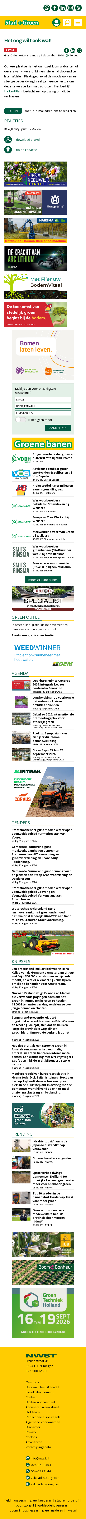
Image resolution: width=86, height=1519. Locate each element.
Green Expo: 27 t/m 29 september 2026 (48, 752)
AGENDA (20, 673)
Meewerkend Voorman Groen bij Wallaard (53, 533)
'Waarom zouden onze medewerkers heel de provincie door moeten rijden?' (49, 1215)
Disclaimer (33, 1427)
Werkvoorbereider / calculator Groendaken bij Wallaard (51, 504)
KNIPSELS (21, 961)
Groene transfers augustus (52, 1158)
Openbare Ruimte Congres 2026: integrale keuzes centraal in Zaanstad (51, 684)
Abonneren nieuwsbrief (42, 1407)
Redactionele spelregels (43, 1417)
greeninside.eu (52, 1510)
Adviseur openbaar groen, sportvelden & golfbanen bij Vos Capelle (52, 472)
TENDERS (21, 822)
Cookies (31, 1437)
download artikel (28, 139)
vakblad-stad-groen (45, 1477)
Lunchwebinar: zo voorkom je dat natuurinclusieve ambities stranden (53, 701)
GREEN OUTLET (27, 617)
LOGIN (13, 111)
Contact (31, 1397)
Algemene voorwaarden (43, 1422)
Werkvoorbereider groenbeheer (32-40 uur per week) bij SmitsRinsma (52, 550)
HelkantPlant (13, 91)
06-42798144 (41, 1471)
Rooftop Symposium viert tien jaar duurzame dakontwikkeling (51, 737)
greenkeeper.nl (41, 1500)
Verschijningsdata (38, 1447)
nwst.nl (72, 1510)
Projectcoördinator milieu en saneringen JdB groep (53, 487)
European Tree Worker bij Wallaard (50, 519)
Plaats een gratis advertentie (33, 635)
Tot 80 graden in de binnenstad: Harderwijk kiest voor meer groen (53, 1197)
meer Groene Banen (43, 579)
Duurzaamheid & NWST (42, 1387)
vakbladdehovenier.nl (52, 1505)
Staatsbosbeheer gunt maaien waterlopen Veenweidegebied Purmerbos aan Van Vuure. (42, 833)
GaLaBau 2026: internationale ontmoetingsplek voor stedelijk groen (53, 718)
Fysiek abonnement (40, 1392)
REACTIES (13, 121)
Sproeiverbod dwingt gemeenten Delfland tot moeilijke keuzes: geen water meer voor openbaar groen (53, 1178)
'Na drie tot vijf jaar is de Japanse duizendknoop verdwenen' (50, 1145)
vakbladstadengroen (45, 1484)
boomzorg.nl (25, 1505)
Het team (33, 1412)
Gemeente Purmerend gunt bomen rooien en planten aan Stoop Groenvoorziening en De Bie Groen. (42, 875)
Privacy (31, 1432)
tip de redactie (26, 150)
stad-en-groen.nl (67, 1500)
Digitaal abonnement (40, 1402)
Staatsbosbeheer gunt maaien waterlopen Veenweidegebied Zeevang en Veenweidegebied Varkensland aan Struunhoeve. (42, 893)
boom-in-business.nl (24, 1510)
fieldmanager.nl (15, 1500)
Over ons (32, 1382)
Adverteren (34, 1442)
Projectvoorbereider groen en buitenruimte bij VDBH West (53, 456)
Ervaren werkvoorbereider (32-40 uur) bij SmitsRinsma (52, 565)
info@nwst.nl (40, 1458)
